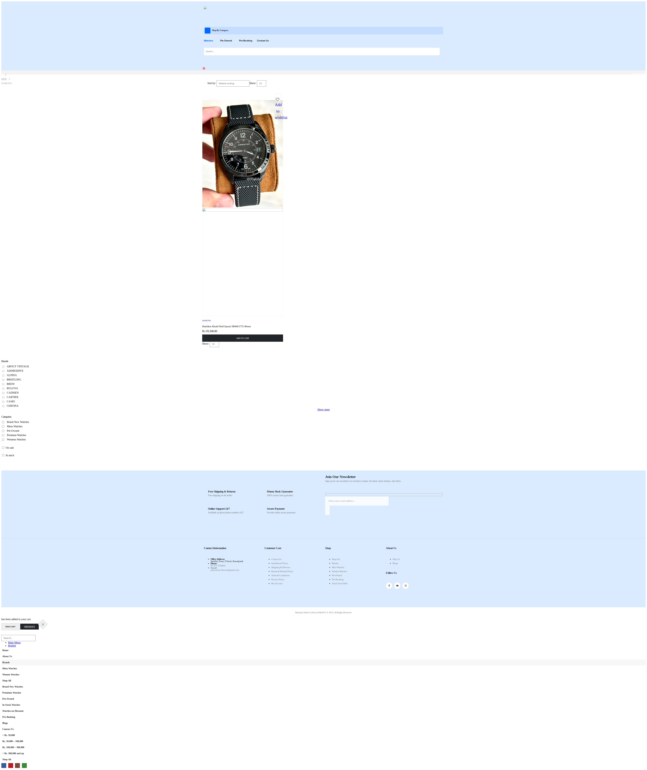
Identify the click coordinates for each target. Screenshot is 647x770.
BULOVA (12, 388)
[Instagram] (405, 585)
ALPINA (12, 375)
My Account (277, 583)
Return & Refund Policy (282, 571)
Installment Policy (279, 563)
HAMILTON (206, 321)
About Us (7, 656)
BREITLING (14, 379)
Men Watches (338, 567)
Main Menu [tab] (14, 642)
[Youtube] (397, 585)
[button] (3, 633)
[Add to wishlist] (278, 98)
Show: (253, 83)
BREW (11, 383)
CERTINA (13, 405)
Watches (208, 40)
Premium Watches (16, 435)
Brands (335, 563)
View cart (10, 627)
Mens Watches (14, 426)
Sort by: (212, 83)
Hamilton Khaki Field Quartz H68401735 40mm (226, 326)
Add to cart (242, 338)
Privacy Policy (278, 579)
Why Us (396, 559)
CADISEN (13, 392)
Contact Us (263, 40)
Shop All (336, 559)
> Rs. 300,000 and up (13, 753)
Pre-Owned (226, 40)
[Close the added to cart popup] (43, 624)
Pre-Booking (245, 40)
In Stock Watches (11, 704)
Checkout (29, 627)
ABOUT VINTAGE (18, 366)
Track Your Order (340, 583)
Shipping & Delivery (280, 567)
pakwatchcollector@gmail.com (225, 570)
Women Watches (339, 571)
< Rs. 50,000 (8, 735)
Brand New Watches (18, 422)
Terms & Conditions (280, 575)
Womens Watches (16, 439)
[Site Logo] (214, 14)
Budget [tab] (12, 645)
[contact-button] (327, 510)
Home (5, 650)
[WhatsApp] (24, 765)
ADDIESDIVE (15, 370)
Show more (323, 409)
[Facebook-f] (389, 585)
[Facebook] (3, 765)
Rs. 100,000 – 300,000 (13, 747)
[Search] (437, 51)
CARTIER (12, 397)
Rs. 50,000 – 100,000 (12, 741)
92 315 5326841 (218, 565)
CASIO (11, 401)
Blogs (395, 563)
